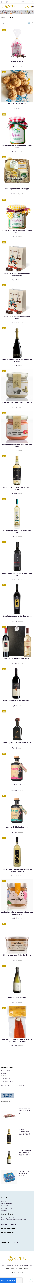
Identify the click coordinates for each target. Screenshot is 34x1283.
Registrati (30, 1)
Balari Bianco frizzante (17, 997)
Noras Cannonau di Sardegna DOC (17, 700)
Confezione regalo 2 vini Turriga (17, 658)
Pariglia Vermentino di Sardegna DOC (17, 531)
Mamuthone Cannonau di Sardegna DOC (17, 574)
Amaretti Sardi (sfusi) (17, 104)
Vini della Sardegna (25, 1150)
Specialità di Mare (24, 1171)
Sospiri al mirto (17, 61)
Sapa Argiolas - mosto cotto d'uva (17, 743)
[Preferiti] (28, 6)
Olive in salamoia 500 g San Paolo (17, 955)
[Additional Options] (17, 1095)
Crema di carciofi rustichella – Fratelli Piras (17, 232)
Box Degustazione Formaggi (17, 189)
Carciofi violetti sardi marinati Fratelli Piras (17, 147)
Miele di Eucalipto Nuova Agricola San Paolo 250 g (17, 913)
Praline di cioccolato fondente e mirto (17, 318)
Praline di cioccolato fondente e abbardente (17, 275)
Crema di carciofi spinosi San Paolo (17, 402)
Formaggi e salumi (24, 1109)
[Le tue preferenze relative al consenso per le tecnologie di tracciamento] (31, 1280)
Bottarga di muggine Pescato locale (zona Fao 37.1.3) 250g (17, 1040)
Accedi (25, 1)
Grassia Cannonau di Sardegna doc (17, 616)
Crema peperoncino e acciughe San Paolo (17, 446)
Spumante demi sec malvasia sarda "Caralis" (17, 361)
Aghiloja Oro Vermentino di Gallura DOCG (17, 488)
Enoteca (21, 1129)
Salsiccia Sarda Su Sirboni (25, 1111)
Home (3, 17)
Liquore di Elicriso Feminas (17, 827)
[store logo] (9, 6)
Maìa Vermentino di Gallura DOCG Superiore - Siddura (17, 870)
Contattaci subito (8, 1224)
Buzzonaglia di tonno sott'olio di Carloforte (25, 1173)
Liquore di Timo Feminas (17, 785)
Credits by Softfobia (17, 1272)
